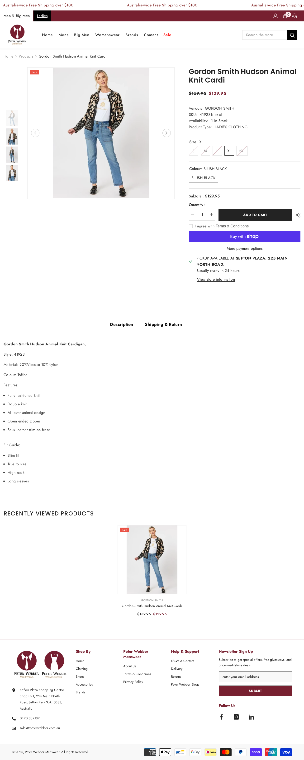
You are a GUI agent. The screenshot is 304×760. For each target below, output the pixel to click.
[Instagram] (236, 717)
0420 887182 (30, 718)
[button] (35, 133)
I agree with (204, 226)
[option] (101, 133)
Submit (255, 690)
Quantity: (197, 204)
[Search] (269, 35)
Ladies (42, 16)
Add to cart (254, 214)
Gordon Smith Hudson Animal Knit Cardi (152, 605)
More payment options (244, 248)
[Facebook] (221, 717)
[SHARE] (296, 215)
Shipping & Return (163, 324)
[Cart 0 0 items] (285, 16)
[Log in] (275, 16)
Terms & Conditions (232, 226)
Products (26, 56)
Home (8, 56)
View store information (216, 279)
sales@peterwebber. (34, 728)
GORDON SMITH (219, 108)
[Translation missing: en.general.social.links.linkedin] (251, 717)
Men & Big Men (17, 16)
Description (121, 324)
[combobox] (264, 35)
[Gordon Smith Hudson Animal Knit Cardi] (152, 559)
